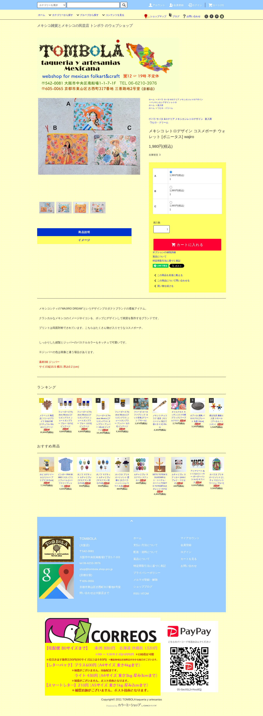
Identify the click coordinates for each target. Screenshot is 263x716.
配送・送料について (145, 551)
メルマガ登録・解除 (145, 579)
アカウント (159, 5)
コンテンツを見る (115, 15)
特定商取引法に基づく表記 (166, 260)
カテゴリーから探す (62, 15)
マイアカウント (190, 538)
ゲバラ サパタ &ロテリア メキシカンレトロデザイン (180, 99)
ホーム (41, 15)
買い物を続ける (165, 286)
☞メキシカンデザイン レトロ (164, 102)
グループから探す (89, 15)
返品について (160, 256)
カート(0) (218, 5)
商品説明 (84, 232)
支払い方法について (145, 545)
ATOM (145, 593)
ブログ (176, 16)
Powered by (111, 706)
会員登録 (179, 5)
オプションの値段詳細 (164, 252)
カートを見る (189, 558)
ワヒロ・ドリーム (165, 108)
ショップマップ (158, 16)
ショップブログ (142, 586)
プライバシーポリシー (146, 572)
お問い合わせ (193, 16)
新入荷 (160, 105)
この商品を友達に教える (170, 275)
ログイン (197, 5)
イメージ (84, 239)
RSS (136, 593)
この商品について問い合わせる (173, 280)
